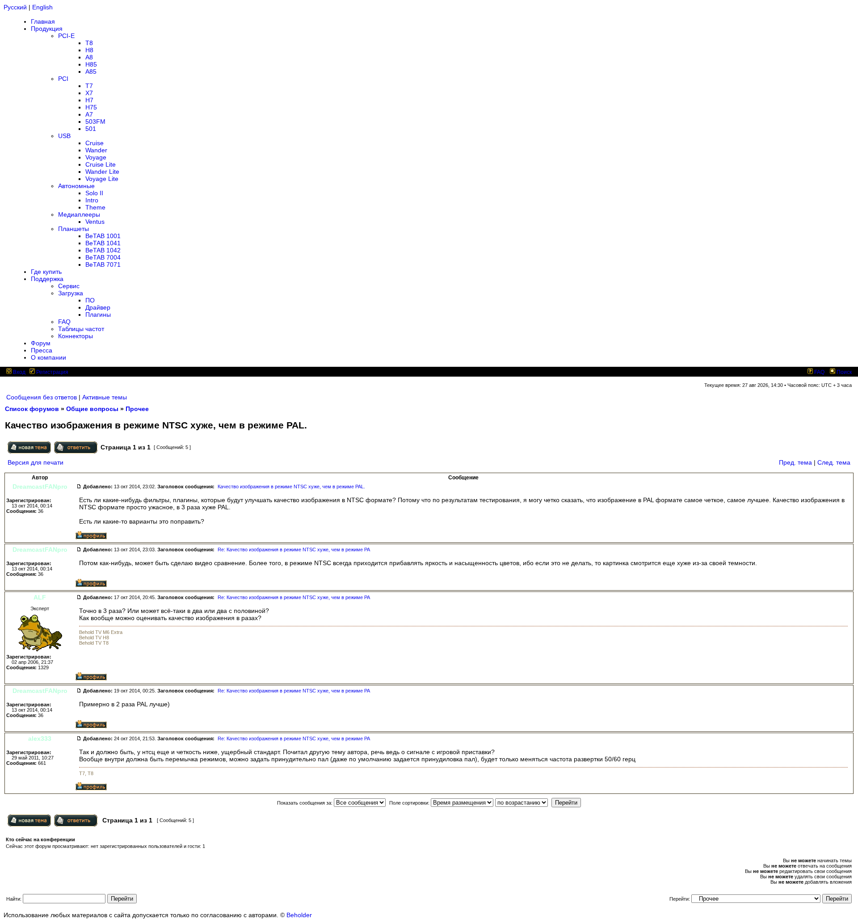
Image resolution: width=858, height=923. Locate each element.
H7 (89, 100)
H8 (89, 50)
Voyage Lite (101, 178)
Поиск (843, 372)
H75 (91, 107)
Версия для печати (35, 462)
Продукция (47, 28)
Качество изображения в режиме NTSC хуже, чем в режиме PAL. (291, 486)
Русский (15, 7)
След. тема (833, 462)
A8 (89, 57)
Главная (43, 21)
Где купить (46, 271)
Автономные (76, 185)
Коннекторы (75, 336)
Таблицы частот (81, 328)
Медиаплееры (79, 214)
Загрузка (70, 293)
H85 (91, 64)
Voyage (95, 157)
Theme (95, 207)
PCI (63, 78)
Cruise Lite (100, 164)
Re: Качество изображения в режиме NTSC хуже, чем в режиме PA (294, 549)
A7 (89, 114)
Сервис (69, 285)
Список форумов (32, 408)
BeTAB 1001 (103, 235)
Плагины (98, 314)
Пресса (41, 350)
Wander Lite (102, 171)
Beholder (299, 915)
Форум (40, 343)
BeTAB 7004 (103, 257)
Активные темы (104, 397)
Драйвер (97, 307)
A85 (91, 71)
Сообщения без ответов (41, 397)
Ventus (95, 221)
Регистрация (51, 372)
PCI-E (66, 35)
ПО (90, 300)
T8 (89, 42)
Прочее (137, 408)
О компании (48, 357)
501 (90, 128)
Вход (18, 372)
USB (64, 135)
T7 (89, 85)
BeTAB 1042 (103, 250)
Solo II (94, 193)
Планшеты (73, 228)
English (42, 7)
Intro (91, 200)
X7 (89, 92)
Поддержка (47, 278)
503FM (95, 121)
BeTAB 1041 (103, 243)
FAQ (64, 321)
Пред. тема (795, 462)
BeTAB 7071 (103, 264)
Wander (96, 150)
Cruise (94, 143)
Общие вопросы (92, 408)
